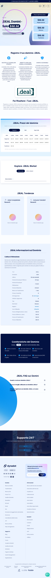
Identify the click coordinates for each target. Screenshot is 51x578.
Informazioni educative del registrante (26, 567)
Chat (26, 450)
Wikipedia (36, 309)
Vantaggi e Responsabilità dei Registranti (40, 567)
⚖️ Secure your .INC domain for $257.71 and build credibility (24, 1)
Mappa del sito (30, 528)
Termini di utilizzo (16, 567)
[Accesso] (40, 6)
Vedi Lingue (36, 296)
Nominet (37, 306)
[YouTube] (12, 473)
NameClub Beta (30, 512)
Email (26, 446)
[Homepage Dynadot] (2, 6)
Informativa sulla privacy (7, 567)
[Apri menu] (48, 6)
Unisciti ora (42, 475)
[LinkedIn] (8, 473)
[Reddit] (14, 473)
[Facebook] (4, 473)
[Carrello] (44, 6)
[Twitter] (10, 473)
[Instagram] (6, 473)
